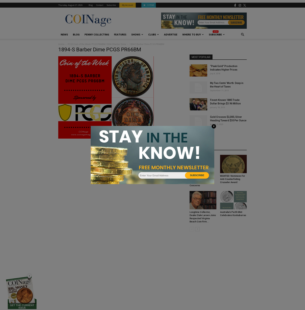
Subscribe (197, 175)
